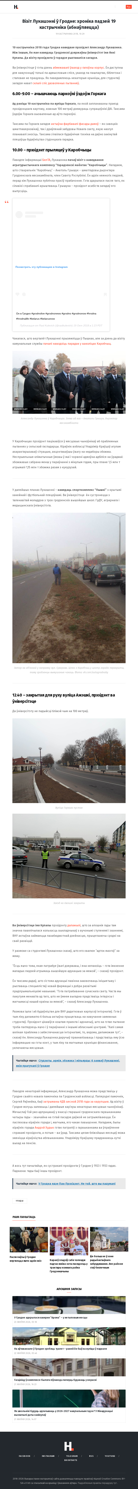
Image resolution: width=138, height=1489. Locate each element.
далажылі (73, 925)
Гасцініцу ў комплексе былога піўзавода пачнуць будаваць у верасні (55, 1380)
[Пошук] (118, 6)
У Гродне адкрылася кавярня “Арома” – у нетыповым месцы (50, 1317)
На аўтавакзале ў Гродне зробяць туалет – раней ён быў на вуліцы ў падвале (60, 1348)
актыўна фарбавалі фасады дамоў (75, 124)
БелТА (46, 160)
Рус (129, 6)
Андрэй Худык (44, 1127)
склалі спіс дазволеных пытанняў (56, 83)
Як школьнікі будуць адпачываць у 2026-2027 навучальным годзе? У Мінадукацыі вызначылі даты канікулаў (63, 1413)
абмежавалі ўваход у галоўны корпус (78, 67)
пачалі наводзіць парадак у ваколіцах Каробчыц (77, 343)
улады (20, 1201)
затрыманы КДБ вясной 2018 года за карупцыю (76, 1101)
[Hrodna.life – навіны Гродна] (16, 6)
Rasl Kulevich (46, 325)
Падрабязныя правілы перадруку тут (97, 1483)
